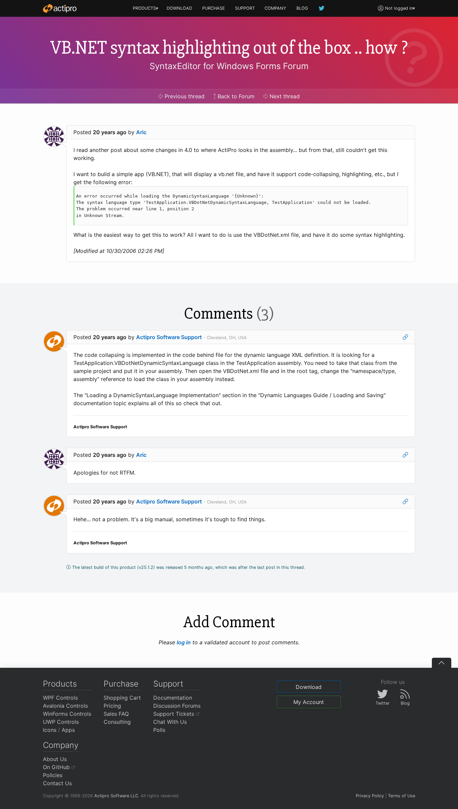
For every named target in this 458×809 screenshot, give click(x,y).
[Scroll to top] (441, 663)
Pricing (112, 705)
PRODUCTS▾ (145, 8)
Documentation (172, 697)
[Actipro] (59, 8)
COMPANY (275, 8)
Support (168, 684)
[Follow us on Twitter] (322, 8)
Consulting (117, 721)
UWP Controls (61, 721)
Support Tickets (174, 713)
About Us (55, 759)
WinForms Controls (67, 713)
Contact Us (57, 783)
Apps (68, 729)
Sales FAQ (116, 713)
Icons (49, 729)
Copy (399, 192)
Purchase (121, 684)
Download (309, 687)
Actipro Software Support (169, 337)
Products (60, 684)
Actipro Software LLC (116, 795)
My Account (308, 702)
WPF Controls (60, 697)
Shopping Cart (122, 697)
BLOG (302, 8)
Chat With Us (170, 721)
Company (60, 745)
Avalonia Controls (65, 705)
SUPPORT (245, 8)
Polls (159, 729)
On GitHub (57, 767)
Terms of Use (401, 795)
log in (184, 642)
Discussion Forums (177, 705)
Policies (52, 775)
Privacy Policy (370, 795)
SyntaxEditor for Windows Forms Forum (229, 66)
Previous (184, 96)
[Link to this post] (405, 337)
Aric (141, 132)
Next (284, 96)
